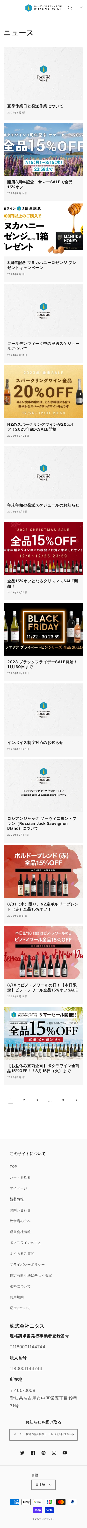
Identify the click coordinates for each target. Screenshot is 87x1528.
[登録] (72, 1435)
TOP (13, 1166)
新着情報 (17, 1199)
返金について (20, 1308)
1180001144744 (26, 1368)
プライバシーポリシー (27, 1264)
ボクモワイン (48, 1519)
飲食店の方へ (20, 1221)
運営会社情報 (20, 1232)
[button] (6, 8)
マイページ (18, 1188)
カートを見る (20, 1177)
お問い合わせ (20, 1210)
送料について (20, 1286)
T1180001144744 (27, 1346)
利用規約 (17, 1297)
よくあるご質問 (22, 1253)
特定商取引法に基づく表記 (31, 1275)
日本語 (40, 1484)
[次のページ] (76, 1100)
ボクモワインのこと (25, 1242)
